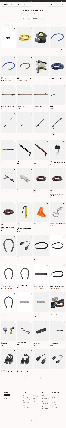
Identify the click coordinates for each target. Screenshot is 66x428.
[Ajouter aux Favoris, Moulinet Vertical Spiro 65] (31, 350)
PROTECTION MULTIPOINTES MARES (57, 162)
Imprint (43, 406)
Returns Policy (26, 395)
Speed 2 (35, 370)
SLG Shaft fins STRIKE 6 (22, 106)
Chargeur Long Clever (21, 342)
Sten (34, 161)
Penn (53, 395)
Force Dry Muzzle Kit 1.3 (6, 49)
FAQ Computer (26, 407)
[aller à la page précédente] (25, 378)
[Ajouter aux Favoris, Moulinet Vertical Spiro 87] (15, 350)
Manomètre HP (4, 343)
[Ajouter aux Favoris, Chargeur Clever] (47, 322)
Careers (34, 400)
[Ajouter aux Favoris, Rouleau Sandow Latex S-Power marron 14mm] (15, 203)
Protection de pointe (5, 191)
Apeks (53, 405)
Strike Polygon (20, 134)
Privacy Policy (45, 394)
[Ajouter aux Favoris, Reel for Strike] (47, 57)
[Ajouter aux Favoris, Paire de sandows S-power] (47, 265)
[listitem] (35, 191)
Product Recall (26, 402)
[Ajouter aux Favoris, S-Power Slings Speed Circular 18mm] (31, 57)
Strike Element (4, 134)
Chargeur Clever (37, 343)
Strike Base (52, 106)
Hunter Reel (36, 49)
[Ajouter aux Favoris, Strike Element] (15, 114)
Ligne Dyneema (20, 191)
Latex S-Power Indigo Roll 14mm (56, 78)
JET (18, 161)
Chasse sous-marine (11, 8)
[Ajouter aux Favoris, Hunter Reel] (47, 29)
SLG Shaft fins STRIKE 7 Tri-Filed (7, 106)
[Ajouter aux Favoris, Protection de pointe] (15, 170)
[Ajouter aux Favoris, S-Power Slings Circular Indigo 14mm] (64, 29)
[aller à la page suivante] (41, 378)
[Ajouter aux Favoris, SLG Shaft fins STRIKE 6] (31, 86)
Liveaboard (54, 402)
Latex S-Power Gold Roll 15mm (23, 49)
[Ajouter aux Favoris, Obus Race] (31, 237)
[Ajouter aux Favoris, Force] (15, 141)
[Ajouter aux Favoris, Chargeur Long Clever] (31, 322)
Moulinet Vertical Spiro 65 (22, 371)
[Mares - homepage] (6, 4)
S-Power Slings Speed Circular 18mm (24, 78)
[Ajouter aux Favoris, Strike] (47, 114)
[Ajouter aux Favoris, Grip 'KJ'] (47, 203)
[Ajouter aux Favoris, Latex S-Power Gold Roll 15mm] (31, 29)
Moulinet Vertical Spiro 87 (6, 371)
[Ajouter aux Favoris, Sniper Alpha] (64, 114)
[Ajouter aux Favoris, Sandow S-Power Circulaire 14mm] (47, 237)
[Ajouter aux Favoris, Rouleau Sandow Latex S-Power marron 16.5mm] (64, 170)
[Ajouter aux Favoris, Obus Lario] (64, 350)
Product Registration (27, 400)
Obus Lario (52, 370)
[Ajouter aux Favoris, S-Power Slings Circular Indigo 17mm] (15, 57)
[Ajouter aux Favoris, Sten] (47, 141)
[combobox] (8, 24)
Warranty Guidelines (46, 401)
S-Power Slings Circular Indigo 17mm (8, 78)
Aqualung (54, 404)
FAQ (24, 405)
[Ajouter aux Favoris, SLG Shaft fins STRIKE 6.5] (47, 86)
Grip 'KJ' (35, 224)
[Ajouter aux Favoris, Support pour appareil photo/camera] (64, 203)
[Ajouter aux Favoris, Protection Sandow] (64, 322)
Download (25, 404)
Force (2, 161)
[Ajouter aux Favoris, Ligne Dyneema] (31, 170)
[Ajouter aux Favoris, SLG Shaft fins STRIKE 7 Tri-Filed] (15, 86)
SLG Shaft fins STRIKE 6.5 (39, 106)
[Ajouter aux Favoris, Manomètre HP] (15, 322)
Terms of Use (45, 403)
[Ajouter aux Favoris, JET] (31, 141)
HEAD (53, 394)
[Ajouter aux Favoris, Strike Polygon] (31, 114)
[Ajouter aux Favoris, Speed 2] (47, 350)
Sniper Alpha (52, 134)
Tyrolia (53, 397)
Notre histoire (35, 396)
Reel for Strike (36, 77)
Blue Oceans (35, 398)
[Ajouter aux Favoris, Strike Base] (64, 86)
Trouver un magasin (27, 399)
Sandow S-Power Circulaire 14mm (40, 257)
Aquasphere (54, 407)
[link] (58, 5)
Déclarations (45, 408)
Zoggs (53, 400)
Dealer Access (36, 401)
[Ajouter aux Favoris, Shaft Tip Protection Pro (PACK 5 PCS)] (31, 203)
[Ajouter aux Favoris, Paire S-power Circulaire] (15, 237)
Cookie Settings (45, 398)
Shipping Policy (26, 397)
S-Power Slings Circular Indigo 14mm (57, 49)
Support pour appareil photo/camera (57, 223)
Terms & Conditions (46, 400)
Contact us (25, 394)
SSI (52, 399)
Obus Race (19, 257)
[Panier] (62, 5)
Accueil (5, 8)
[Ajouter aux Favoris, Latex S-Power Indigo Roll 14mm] (64, 57)
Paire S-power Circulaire (6, 257)
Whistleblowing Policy (46, 405)
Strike (35, 134)
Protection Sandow (54, 343)
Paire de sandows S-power (39, 286)
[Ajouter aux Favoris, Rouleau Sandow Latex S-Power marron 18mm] (47, 170)
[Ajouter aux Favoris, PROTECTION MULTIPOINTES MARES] (64, 141)
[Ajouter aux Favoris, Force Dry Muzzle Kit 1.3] (15, 29)
